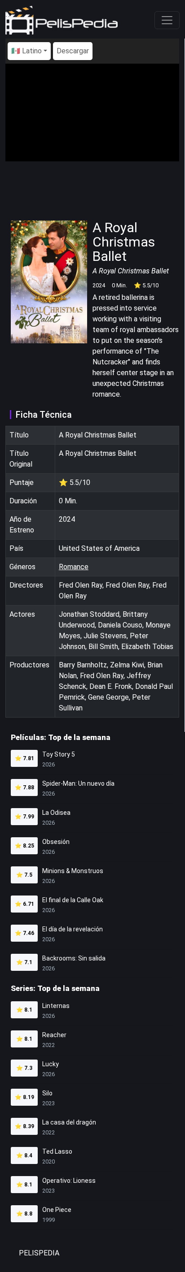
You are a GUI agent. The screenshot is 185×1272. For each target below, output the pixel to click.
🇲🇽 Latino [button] (26, 51)
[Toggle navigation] (167, 20)
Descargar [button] (73, 51)
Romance (73, 566)
